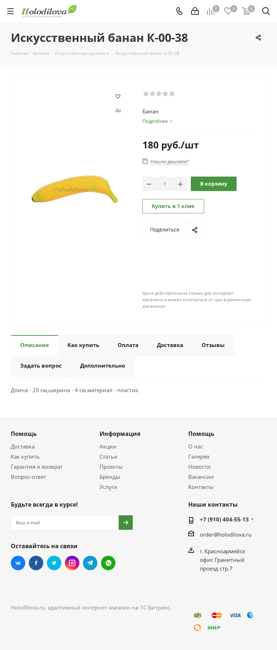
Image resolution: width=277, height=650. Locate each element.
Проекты (111, 466)
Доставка (23, 446)
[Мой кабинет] (195, 11)
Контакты (201, 486)
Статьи (109, 456)
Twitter (54, 563)
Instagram (72, 563)
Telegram (90, 563)
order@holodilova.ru (225, 534)
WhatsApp (108, 563)
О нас (195, 446)
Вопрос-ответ (28, 476)
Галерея (198, 456)
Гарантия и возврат (37, 466)
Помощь (24, 434)
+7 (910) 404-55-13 (224, 519)
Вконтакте (18, 563)
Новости (199, 466)
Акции (108, 446)
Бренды (110, 476)
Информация (120, 434)
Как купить (25, 456)
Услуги (108, 486)
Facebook (36, 563)
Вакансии (201, 476)
